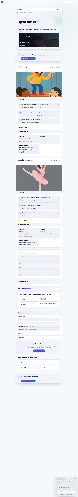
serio (41, 138)
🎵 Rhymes (20, 333)
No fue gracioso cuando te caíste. (48, 303)
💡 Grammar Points (22, 127)
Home (17, 12)
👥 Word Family (21, 316)
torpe (41, 231)
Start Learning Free (39, 350)
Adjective (52, 67)
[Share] (60, 9)
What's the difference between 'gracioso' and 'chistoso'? (32, 367)
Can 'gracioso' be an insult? (25, 362)
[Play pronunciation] (38, 21)
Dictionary (26, 12)
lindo (20, 236)
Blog (27, 2)
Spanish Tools (20, 2)
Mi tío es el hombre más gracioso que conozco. (28, 303)
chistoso (21, 141)
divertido (21, 138)
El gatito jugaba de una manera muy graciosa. (47, 298)
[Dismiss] (75, 479)
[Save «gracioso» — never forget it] (57, 9)
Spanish (21, 12)
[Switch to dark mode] (61, 2)
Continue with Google (67, 491)
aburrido (42, 139)
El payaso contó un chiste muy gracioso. (28, 298)
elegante (21, 231)
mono (20, 234)
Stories (12, 2)
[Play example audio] (20, 105)
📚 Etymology (21, 337)
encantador (21, 233)
